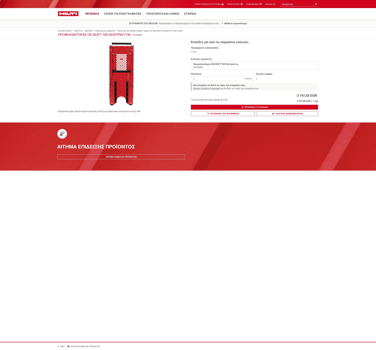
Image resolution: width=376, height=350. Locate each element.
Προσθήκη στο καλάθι (256, 107)
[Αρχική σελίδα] (68, 13)
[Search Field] (316, 4)
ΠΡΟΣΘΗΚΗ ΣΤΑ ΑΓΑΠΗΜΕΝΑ (224, 113)
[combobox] (299, 4)
